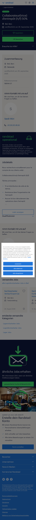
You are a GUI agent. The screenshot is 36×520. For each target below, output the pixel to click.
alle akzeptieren (18, 273)
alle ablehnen (18, 268)
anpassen (18, 263)
